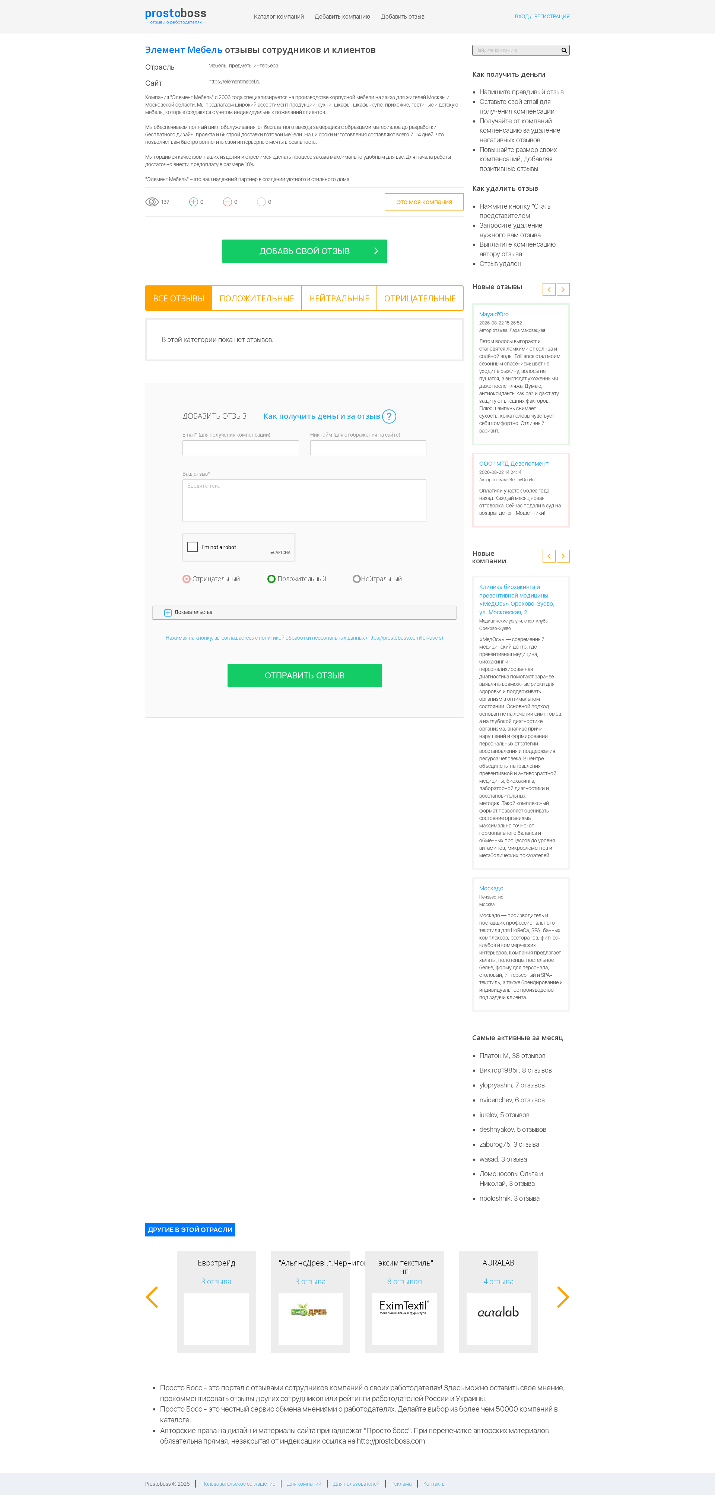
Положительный (302, 578)
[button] (304, 612)
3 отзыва (216, 1281)
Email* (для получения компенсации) (226, 435)
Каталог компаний (279, 16)
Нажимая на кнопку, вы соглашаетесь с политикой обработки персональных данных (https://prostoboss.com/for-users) (304, 638)
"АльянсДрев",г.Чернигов (323, 1263)
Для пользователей (356, 1484)
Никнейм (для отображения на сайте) (355, 435)
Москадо (491, 888)
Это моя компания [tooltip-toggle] (424, 202)
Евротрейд (216, 1263)
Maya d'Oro (494, 314)
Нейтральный (381, 578)
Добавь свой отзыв (305, 251)
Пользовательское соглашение (238, 1484)
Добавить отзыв (403, 16)
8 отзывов (404, 1281)
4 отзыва (498, 1281)
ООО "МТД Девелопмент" (514, 463)
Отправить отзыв (304, 675)
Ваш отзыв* (196, 474)
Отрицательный (216, 578)
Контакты (434, 1484)
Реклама (401, 1484)
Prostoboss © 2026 (167, 1484)
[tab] (178, 298)
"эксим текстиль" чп (404, 1267)
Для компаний (304, 1484)
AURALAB (498, 1263)
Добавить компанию (342, 16)
